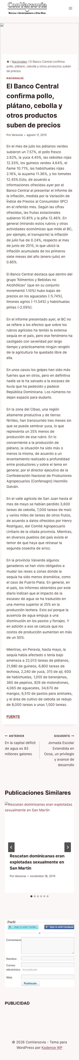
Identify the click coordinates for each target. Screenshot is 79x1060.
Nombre (11, 958)
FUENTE (13, 717)
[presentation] (39, 825)
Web (9, 977)
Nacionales (15, 78)
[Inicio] (7, 61)
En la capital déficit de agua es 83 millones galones (20, 745)
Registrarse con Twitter (23, 927)
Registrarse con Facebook (59, 927)
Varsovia (17, 135)
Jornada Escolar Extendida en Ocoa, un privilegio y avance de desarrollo (59, 750)
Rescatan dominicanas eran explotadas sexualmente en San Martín (37, 862)
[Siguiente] (67, 847)
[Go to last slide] (11, 847)
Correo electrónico (13, 967)
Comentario (13, 940)
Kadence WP (52, 1048)
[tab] (31, 896)
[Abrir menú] (70, 8)
